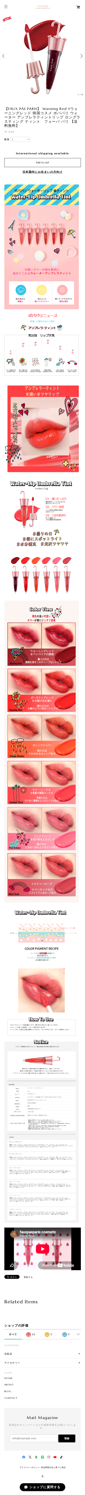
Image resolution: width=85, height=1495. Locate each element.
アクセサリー (12, 1362)
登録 (66, 1438)
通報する (28, 1277)
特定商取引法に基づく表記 (53, 1467)
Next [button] (81, 56)
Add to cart (42, 162)
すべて (13, 1334)
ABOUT (9, 1384)
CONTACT (11, 1398)
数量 (7, 139)
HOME (8, 1378)
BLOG (8, 1391)
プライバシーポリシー (29, 1467)
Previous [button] (4, 56)
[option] (42, 56)
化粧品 (8, 1353)
